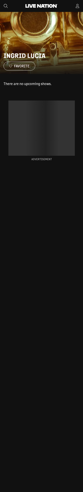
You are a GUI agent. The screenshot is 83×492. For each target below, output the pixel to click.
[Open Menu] (77, 5)
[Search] (6, 5)
